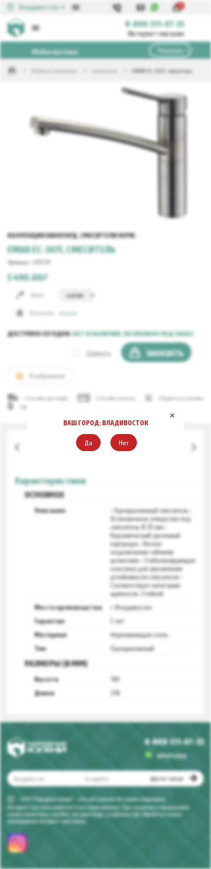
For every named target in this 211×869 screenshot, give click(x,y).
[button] (88, 442)
